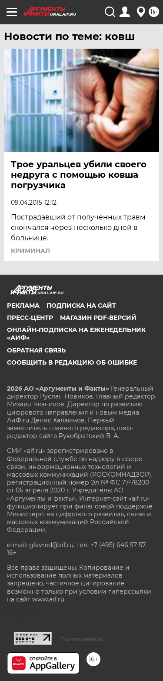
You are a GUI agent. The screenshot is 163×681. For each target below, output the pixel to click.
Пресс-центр (30, 318)
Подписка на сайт (81, 305)
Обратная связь (36, 350)
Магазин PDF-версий (98, 318)
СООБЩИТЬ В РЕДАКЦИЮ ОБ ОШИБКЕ (72, 362)
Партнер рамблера (82, 638)
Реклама (23, 305)
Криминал (30, 251)
